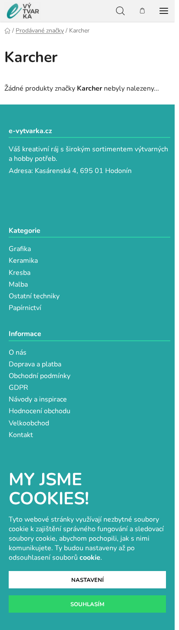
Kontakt (21, 435)
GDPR (18, 387)
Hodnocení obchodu (39, 411)
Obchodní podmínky (39, 376)
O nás (18, 352)
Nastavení (87, 580)
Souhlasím (87, 604)
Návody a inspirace (38, 399)
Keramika (23, 260)
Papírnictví (25, 308)
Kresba (19, 272)
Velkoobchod (29, 423)
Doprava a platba (35, 364)
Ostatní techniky (34, 296)
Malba (18, 284)
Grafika (20, 249)
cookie (90, 557)
